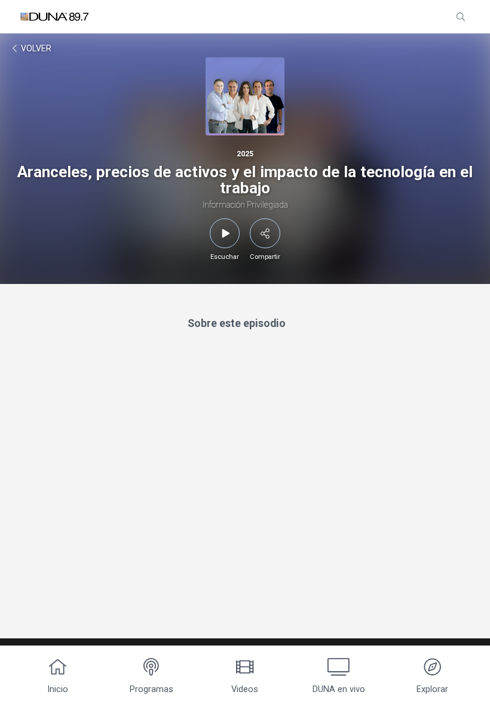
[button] (460, 16)
